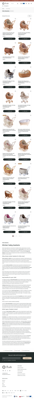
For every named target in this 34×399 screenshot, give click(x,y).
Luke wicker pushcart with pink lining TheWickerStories (23, 178)
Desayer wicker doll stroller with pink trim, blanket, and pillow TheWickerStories (24, 57)
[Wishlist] (26, 3)
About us (3, 380)
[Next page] (21, 236)
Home (3, 8)
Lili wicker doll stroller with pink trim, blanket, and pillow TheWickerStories (9, 227)
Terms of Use (14, 360)
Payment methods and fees (22, 369)
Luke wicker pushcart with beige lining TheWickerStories (8, 57)
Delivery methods (20, 367)
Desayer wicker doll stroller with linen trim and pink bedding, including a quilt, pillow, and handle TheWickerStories (9, 154)
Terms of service (20, 370)
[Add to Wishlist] (15, 19)
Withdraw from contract (21, 375)
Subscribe (26, 358)
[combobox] (14, 3)
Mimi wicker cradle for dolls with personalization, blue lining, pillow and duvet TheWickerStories (24, 130)
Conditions (9, 360)
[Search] (17, 3)
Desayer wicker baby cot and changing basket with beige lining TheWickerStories (24, 82)
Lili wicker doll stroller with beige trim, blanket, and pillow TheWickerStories (9, 82)
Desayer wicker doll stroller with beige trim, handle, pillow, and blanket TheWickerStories (8, 33)
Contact (3, 381)
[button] (28, 3)
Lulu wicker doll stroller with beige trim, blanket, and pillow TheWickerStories (24, 106)
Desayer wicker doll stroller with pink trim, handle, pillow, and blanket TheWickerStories (9, 130)
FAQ (2, 383)
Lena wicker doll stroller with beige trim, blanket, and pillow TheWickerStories (9, 106)
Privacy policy (20, 372)
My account (4, 386)
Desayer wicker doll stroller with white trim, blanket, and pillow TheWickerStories (8, 178)
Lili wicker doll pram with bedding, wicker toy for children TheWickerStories (24, 33)
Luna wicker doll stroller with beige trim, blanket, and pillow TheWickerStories (9, 202)
